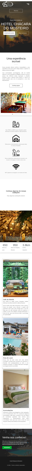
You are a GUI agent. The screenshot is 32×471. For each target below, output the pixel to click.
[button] (2, 103)
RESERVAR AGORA (9, 33)
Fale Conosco (23, 33)
